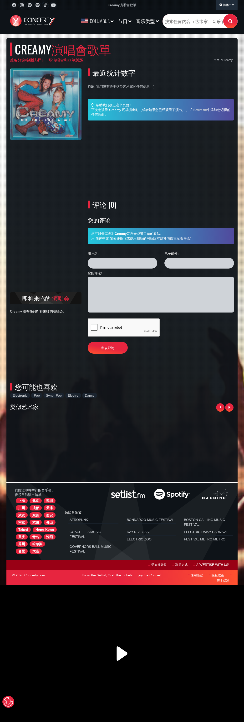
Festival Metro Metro (204, 539)
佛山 (49, 522)
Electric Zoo (139, 539)
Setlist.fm (200, 110)
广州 (21, 508)
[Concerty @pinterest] (29, 5)
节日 (123, 20)
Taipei (23, 529)
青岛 (35, 537)
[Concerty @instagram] (21, 5)
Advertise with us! (212, 565)
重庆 (21, 537)
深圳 (49, 501)
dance (90, 395)
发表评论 (107, 347)
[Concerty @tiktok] (45, 5)
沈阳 (49, 537)
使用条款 (197, 575)
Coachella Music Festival (85, 534)
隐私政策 (218, 575)
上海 (21, 501)
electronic (20, 395)
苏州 (21, 544)
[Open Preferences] (8, 702)
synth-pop (54, 395)
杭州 (35, 522)
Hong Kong (45, 529)
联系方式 (181, 565)
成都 (35, 508)
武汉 (21, 515)
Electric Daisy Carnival (206, 532)
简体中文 (228, 5)
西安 (49, 515)
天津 (49, 508)
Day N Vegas (138, 532)
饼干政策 (223, 580)
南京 (21, 522)
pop (37, 395)
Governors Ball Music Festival (91, 549)
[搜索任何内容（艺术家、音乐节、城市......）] (230, 21)
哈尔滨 (37, 544)
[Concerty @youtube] (53, 5)
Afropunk (79, 520)
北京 (35, 501)
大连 (35, 551)
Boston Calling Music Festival (204, 522)
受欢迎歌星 (159, 565)
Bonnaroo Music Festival (150, 520)
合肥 (21, 551)
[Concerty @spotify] (37, 5)
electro (73, 395)
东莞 (35, 515)
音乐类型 (146, 20)
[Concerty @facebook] (13, 5)
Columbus (100, 20)
